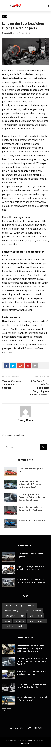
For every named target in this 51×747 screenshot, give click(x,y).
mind (31, 621)
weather (37, 610)
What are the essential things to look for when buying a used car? (30, 484)
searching (9, 626)
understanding (11, 610)
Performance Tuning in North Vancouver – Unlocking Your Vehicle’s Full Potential (30, 648)
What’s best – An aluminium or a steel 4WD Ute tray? (31, 673)
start (40, 615)
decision (31, 605)
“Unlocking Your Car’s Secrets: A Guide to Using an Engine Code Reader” (32, 497)
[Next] (9, 710)
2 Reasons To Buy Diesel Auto (32, 520)
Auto (5, 17)
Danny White (8, 33)
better (7, 621)
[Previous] (4, 710)
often (21, 615)
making (19, 605)
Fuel (31, 615)
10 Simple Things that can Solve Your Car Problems (31, 508)
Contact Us (16, 727)
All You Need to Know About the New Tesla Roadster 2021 (31, 686)
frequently (19, 621)
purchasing (9, 615)
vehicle (8, 605)
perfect (21, 626)
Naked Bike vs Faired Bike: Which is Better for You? (32, 699)
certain (25, 610)
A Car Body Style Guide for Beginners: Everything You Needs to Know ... (39, 387)
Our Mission (34, 727)
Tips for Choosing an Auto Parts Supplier (11, 384)
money (41, 621)
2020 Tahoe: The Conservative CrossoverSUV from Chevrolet (31, 581)
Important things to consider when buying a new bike (30, 568)
